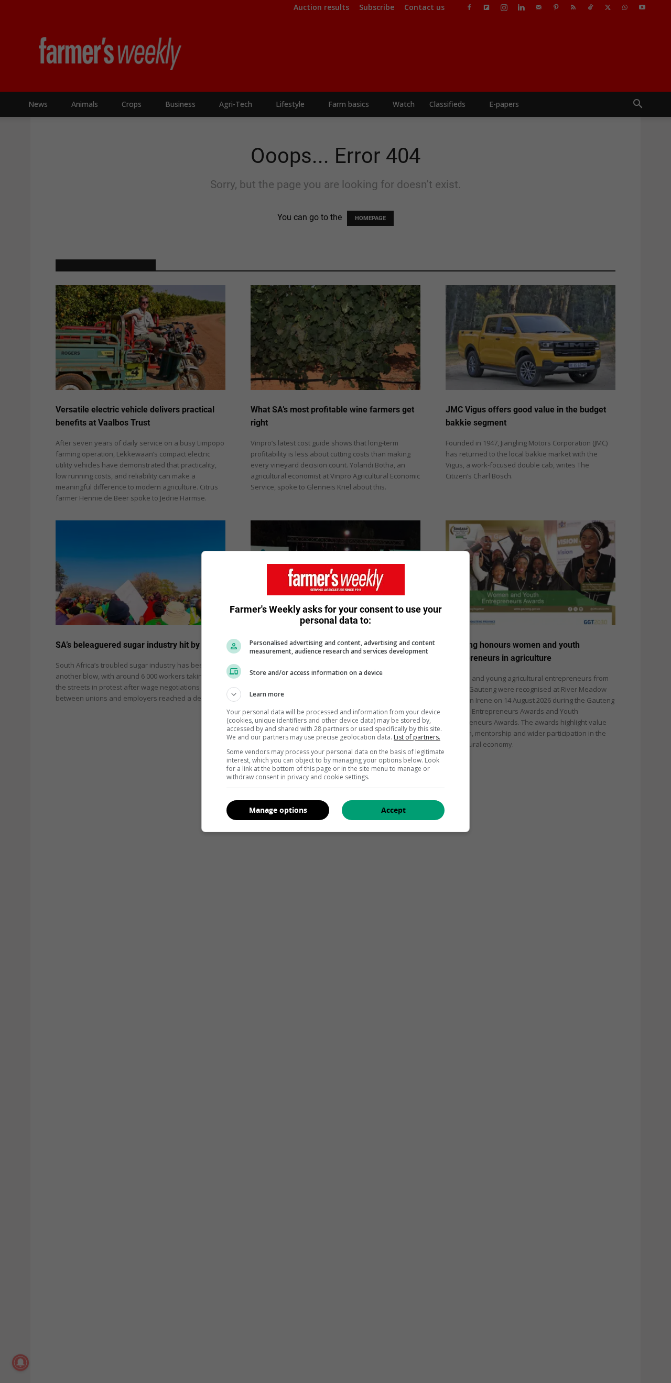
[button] (335, 694)
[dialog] (335, 691)
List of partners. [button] (417, 737)
